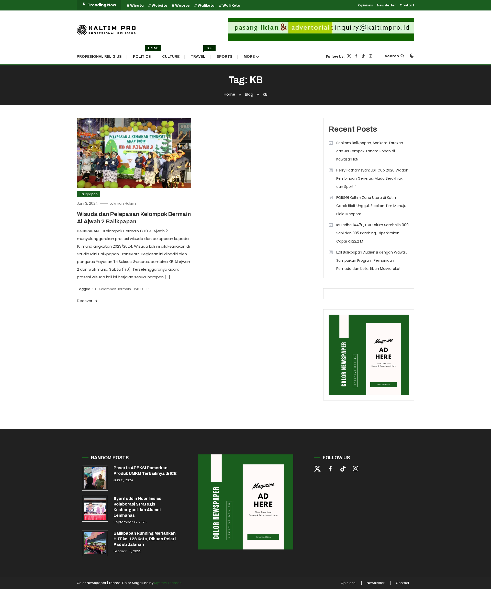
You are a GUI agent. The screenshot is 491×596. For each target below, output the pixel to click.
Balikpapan (89, 194)
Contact (407, 5)
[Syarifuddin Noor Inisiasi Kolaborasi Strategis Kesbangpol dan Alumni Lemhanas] (95, 509)
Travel (200, 54)
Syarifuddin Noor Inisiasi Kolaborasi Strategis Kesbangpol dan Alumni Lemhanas (138, 507)
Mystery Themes (167, 582)
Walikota (206, 5)
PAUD (138, 288)
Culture (171, 57)
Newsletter (386, 5)
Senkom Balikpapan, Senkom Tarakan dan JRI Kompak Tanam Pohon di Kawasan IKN (369, 151)
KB (94, 288)
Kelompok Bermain (115, 288)
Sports (224, 57)
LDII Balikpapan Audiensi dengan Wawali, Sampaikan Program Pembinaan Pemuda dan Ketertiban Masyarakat (371, 260)
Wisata (137, 5)
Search (392, 56)
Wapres (182, 5)
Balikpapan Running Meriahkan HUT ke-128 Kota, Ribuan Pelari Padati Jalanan (145, 539)
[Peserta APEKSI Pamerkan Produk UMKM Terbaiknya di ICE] (95, 478)
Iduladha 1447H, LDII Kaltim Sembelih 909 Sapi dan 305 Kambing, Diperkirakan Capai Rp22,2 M (372, 233)
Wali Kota (231, 5)
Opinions (365, 5)
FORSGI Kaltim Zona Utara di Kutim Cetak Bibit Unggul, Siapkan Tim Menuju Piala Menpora (371, 205)
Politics (144, 54)
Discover (85, 300)
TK (148, 288)
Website (159, 5)
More (249, 57)
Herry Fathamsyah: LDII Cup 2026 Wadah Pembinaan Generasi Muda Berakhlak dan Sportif (372, 178)
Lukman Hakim (123, 203)
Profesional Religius (99, 57)
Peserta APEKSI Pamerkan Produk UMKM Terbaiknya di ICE (145, 471)
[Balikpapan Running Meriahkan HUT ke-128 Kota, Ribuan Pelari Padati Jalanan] (95, 543)
